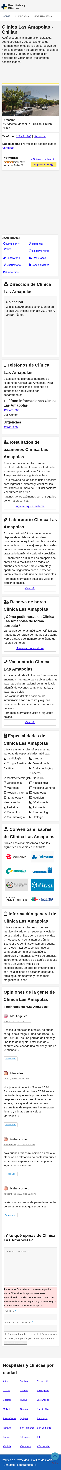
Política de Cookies (43, 1460)
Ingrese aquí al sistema (30, 506)
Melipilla (7, 1409)
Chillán (6, 1390)
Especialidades (40, 264)
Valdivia (7, 1446)
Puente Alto (42, 1409)
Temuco (7, 1437)
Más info (30, 588)
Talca (39, 1437)
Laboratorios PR (27, 1464)
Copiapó (7, 1399)
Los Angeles (43, 1399)
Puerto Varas (9, 1418)
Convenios (12, 272)
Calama (24, 1390)
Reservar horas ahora (30, 648)
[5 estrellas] (15, 162)
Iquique (23, 1399)
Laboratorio (13, 258)
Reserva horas (40, 250)
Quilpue (24, 1418)
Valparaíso (25, 1446)
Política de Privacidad (15, 1460)
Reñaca (7, 1427)
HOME (6, 16)
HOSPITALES (42, 16)
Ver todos (40, 136)
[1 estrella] (5, 162)
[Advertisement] (30, 73)
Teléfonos (37, 243)
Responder (10, 1058)
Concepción (43, 1381)
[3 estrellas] (10, 162)
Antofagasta (43, 1390)
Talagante (25, 1437)
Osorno (24, 1409)
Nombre (10, 1311)
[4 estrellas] (13, 162)
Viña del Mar (43, 1446)
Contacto (9, 1464)
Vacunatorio (13, 264)
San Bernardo (44, 1427)
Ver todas (8, 147)
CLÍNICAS (21, 16)
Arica (5, 1381)
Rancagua (42, 1418)
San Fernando (27, 1427)
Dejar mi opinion (42, 164)
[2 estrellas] (8, 162)
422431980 (11, 427)
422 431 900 (23, 136)
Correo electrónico (18, 1322)
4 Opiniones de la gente (43, 159)
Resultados (39, 258)
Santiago (24, 1381)
